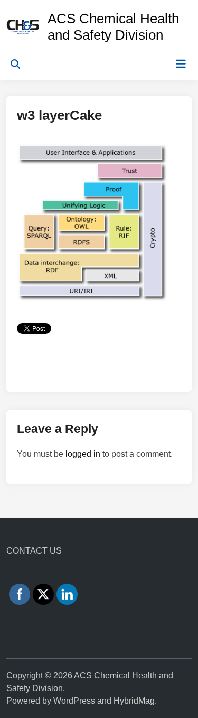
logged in (82, 453)
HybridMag (134, 700)
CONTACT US (34, 550)
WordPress (74, 700)
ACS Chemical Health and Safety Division (113, 27)
